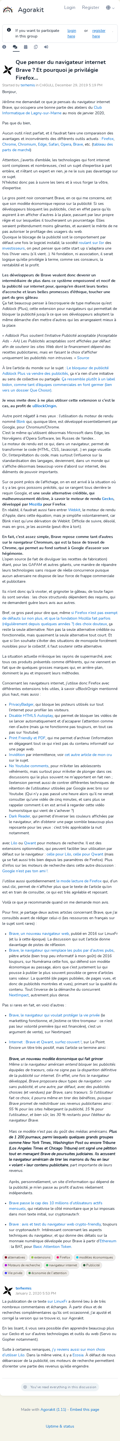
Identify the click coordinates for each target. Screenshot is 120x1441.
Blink (20, 422)
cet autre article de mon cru (88, 755)
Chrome (9, 144)
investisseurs (13, 248)
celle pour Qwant (88, 854)
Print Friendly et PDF (27, 738)
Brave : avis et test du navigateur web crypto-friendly (55, 1224)
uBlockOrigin (44, 406)
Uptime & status (60, 1426)
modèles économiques (95, 1257)
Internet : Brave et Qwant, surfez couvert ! (45, 1042)
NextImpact (19, 995)
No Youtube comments (29, 766)
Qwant (30, 843)
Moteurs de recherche (23, 1265)
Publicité (92, 1265)
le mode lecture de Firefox (79, 881)
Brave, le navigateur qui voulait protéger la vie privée (54, 1015)
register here (98, 33)
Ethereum (108, 1241)
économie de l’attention (49, 1273)
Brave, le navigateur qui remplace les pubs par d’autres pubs (61, 950)
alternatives (16, 1257)
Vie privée (14, 1273)
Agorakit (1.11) (53, 1410)
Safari (54, 144)
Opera (66, 144)
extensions (42, 1257)
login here (72, 33)
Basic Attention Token (52, 1247)
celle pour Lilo (59, 854)
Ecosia (78, 1355)
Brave (78, 144)
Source (83, 358)
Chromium (27, 144)
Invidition (17, 755)
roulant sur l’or (91, 243)
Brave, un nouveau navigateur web (39, 934)
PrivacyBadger (21, 705)
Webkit (74, 510)
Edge (42, 144)
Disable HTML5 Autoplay (31, 716)
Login (69, 7)
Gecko (107, 499)
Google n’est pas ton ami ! (24, 871)
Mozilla (35, 504)
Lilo (14, 843)
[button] (110, 7)
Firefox (108, 139)
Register (90, 7)
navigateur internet (62, 1265)
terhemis (28, 85)
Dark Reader (19, 816)
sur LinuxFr (57, 1301)
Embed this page (84, 1410)
